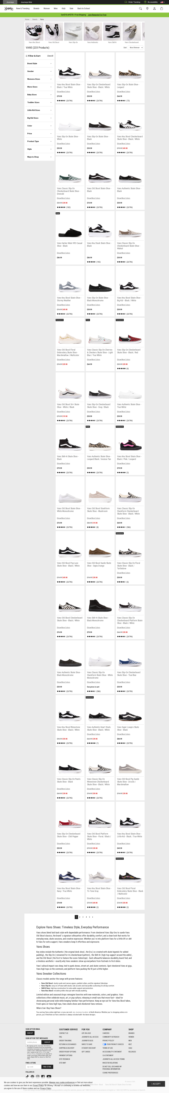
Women (131, 1037)
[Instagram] (38, 1076)
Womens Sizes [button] (33, 79)
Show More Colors (63, 92)
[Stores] (147, 9)
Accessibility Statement (112, 1052)
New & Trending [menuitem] (22, 8)
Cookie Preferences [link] (110, 1073)
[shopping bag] (162, 9)
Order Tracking (134, 2)
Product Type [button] (33, 141)
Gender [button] (30, 71)
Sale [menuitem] (71, 8)
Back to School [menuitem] (83, 8)
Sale (130, 1048)
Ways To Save (87, 1044)
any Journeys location (80, 1012)
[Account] (155, 8)
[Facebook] (43, 1076)
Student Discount (89, 1048)
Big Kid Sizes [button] (32, 118)
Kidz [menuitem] (64, 8)
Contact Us (63, 1033)
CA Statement (108, 1055)
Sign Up (30, 1033)
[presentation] (23, 8)
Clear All (50, 56)
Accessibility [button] (153, 2)
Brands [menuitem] (36, 8)
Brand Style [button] (32, 63)
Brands (131, 1033)
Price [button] (29, 134)
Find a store (31, 1063)
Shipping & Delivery (66, 1048)
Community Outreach (111, 1037)
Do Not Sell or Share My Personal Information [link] (112, 1068)
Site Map (62, 1063)
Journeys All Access (90, 1037)
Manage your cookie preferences (62, 1082)
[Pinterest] (33, 1076)
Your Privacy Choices (115, 1044)
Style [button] (29, 149)
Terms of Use (108, 1048)
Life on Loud (86, 1033)
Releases (132, 1052)
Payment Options (65, 1055)
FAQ (60, 1037)
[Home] (8, 8)
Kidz (130, 1044)
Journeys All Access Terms (114, 1059)
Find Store (47, 1067)
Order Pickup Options (67, 1052)
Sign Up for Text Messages (37, 1038)
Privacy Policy (108, 1041)
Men (130, 1041)
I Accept (156, 1084)
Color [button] (29, 126)
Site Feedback (64, 1059)
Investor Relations (110, 1063)
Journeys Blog (87, 1041)
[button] (162, 2)
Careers (106, 1033)
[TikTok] (27, 1076)
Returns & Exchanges (67, 1044)
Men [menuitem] (56, 8)
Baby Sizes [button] (32, 95)
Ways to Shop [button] (33, 157)
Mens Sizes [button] (32, 87)
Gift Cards (86, 1052)
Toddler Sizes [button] (33, 102)
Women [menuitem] (47, 8)
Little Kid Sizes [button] (33, 110)
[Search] (141, 9)
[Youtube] (49, 1076)
